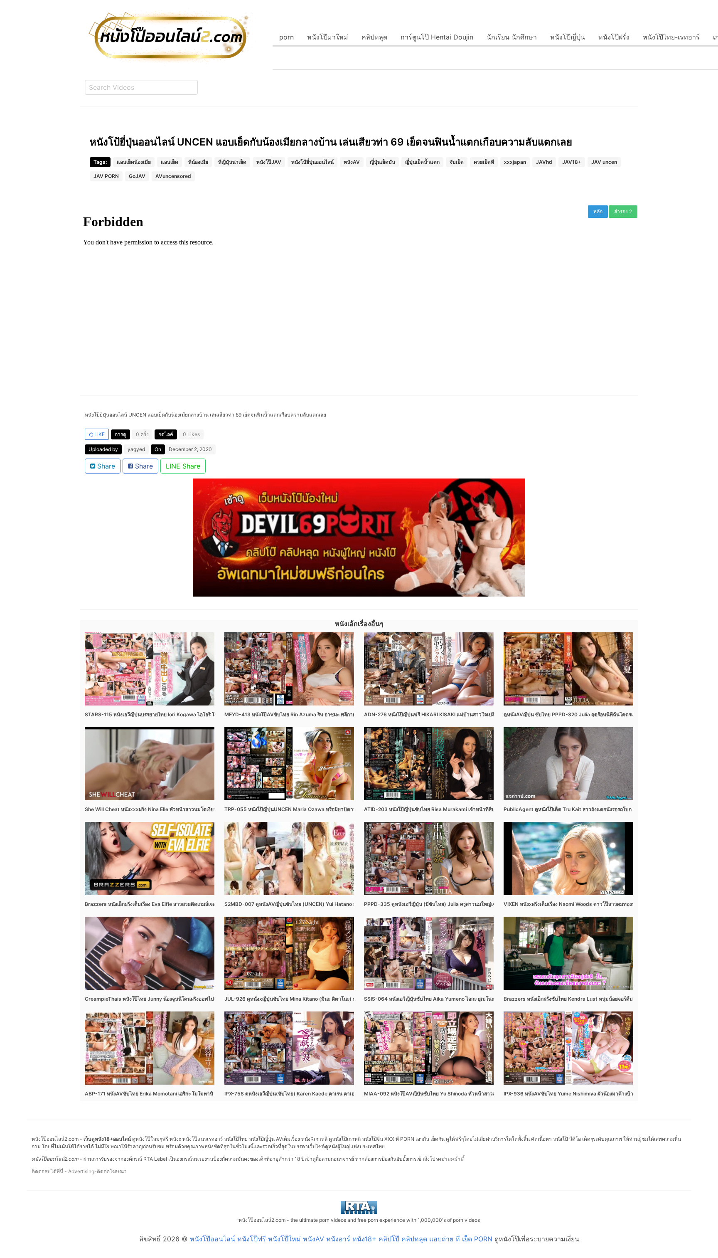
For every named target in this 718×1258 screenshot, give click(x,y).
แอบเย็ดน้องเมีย (134, 162)
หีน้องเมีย (198, 162)
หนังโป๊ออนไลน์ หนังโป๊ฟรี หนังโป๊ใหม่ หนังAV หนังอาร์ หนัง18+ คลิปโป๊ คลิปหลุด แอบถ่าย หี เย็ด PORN (341, 1239)
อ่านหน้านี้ (452, 1159)
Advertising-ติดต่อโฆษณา (97, 1171)
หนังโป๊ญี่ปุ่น (567, 37)
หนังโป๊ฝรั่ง (613, 37)
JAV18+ (571, 162)
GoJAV (137, 176)
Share (105, 466)
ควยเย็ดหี (484, 162)
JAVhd (544, 162)
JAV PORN (106, 176)
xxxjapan (515, 162)
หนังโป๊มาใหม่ (327, 37)
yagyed (136, 449)
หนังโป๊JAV (268, 162)
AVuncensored (173, 176)
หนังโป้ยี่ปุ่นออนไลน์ (312, 162)
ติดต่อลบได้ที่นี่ (47, 1171)
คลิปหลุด (374, 37)
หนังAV (352, 162)
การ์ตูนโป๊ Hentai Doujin (437, 37)
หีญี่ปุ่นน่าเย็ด (232, 162)
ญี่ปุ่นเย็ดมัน (382, 162)
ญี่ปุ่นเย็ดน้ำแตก (422, 162)
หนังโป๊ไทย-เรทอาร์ (671, 37)
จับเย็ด (457, 162)
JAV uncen (604, 162)
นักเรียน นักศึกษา (512, 37)
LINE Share (183, 466)
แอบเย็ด (169, 162)
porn (286, 37)
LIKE (99, 434)
